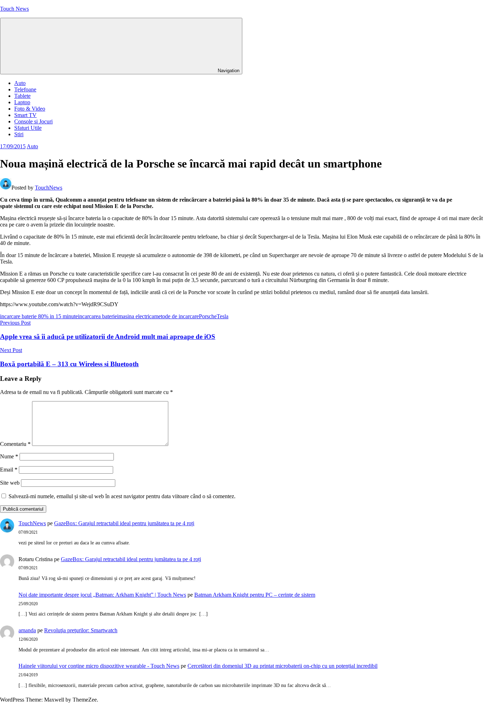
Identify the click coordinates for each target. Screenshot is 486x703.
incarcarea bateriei (98, 316)
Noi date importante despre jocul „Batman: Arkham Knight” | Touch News (102, 595)
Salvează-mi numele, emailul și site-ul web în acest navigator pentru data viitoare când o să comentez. (122, 496)
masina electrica (136, 316)
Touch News (14, 9)
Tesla (222, 316)
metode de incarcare (176, 316)
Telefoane (25, 89)
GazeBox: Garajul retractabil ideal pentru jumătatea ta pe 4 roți (124, 523)
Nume (9, 456)
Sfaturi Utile (28, 128)
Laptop (22, 102)
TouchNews (48, 188)
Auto (20, 83)
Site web (10, 483)
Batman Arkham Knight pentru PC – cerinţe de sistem (254, 595)
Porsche (208, 316)
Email (8, 470)
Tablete (22, 96)
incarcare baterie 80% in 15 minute (39, 316)
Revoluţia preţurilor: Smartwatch (80, 630)
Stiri (18, 134)
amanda (27, 630)
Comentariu (15, 444)
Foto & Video (29, 109)
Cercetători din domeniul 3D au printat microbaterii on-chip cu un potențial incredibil (282, 666)
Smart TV (25, 115)
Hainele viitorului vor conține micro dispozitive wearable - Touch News (99, 666)
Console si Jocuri (33, 121)
